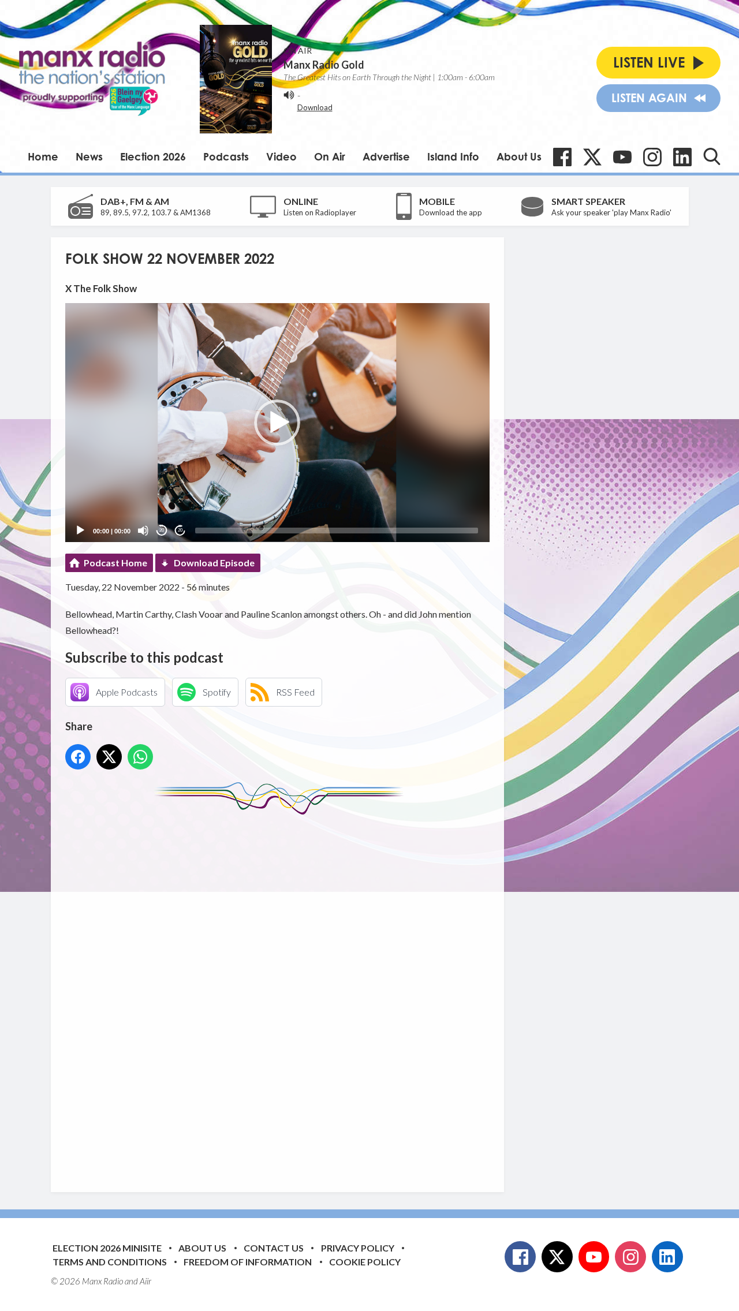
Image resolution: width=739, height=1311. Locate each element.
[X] (592, 157)
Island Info (453, 156)
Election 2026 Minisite (107, 1247)
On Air (329, 156)
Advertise (386, 156)
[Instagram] (652, 157)
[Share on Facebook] (78, 757)
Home (43, 156)
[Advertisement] (281, 995)
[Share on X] (109, 757)
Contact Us (274, 1247)
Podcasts (226, 156)
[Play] (80, 530)
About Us (519, 156)
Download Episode (214, 562)
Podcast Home (115, 562)
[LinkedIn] (682, 157)
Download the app (450, 212)
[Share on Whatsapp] (140, 757)
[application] (277, 422)
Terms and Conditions (110, 1261)
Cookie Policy (365, 1261)
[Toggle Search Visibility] (712, 156)
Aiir (145, 1281)
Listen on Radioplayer (319, 212)
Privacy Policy (357, 1247)
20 (161, 530)
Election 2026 (153, 156)
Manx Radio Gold (323, 64)
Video (281, 156)
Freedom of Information (248, 1261)
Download (315, 107)
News (89, 156)
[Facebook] (562, 157)
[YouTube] (622, 157)
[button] (277, 422)
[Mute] (143, 530)
